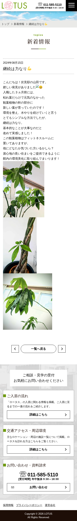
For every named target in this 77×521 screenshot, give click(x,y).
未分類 (33, 62)
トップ (5, 23)
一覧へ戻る (38, 348)
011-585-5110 (52, 4)
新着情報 (19, 23)
